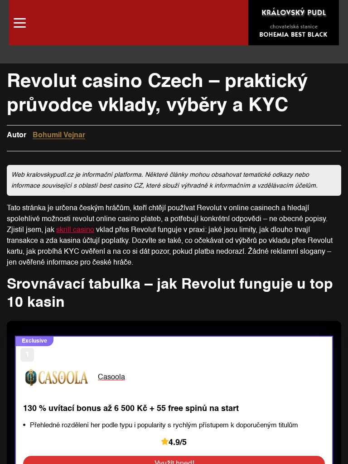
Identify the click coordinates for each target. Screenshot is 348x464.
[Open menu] (19, 23)
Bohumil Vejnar (59, 135)
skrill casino (75, 230)
